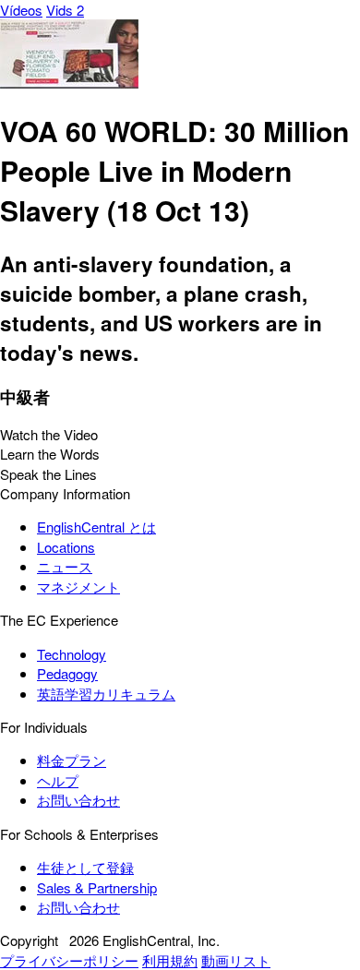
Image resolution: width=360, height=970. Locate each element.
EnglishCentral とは (96, 526)
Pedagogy (67, 673)
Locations (66, 547)
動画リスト (235, 960)
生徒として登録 (85, 867)
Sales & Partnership (97, 887)
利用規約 (170, 960)
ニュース (64, 566)
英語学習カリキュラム (106, 693)
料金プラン (71, 760)
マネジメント (78, 586)
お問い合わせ (78, 799)
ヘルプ (57, 780)
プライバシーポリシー (69, 960)
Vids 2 (65, 9)
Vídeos (21, 9)
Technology (71, 654)
